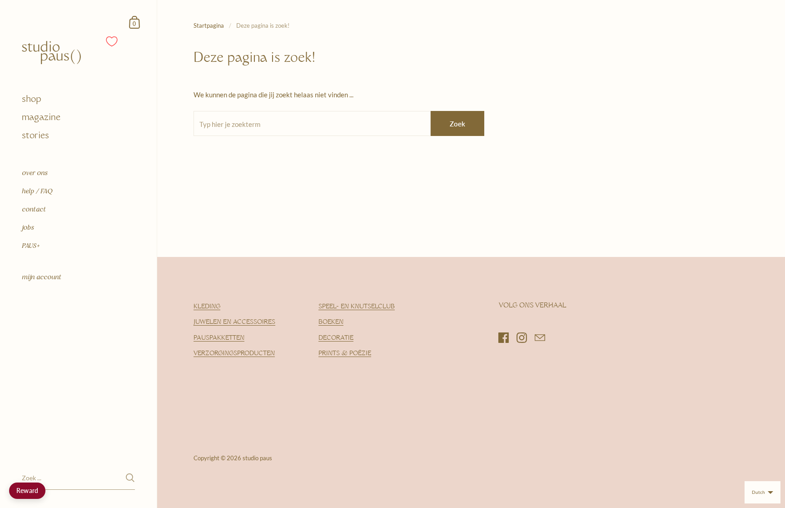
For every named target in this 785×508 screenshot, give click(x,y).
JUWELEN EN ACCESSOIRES (234, 322)
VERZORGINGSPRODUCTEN (234, 354)
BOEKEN (330, 322)
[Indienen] (130, 478)
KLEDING (207, 307)
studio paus (257, 458)
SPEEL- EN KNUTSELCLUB (356, 307)
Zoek (457, 124)
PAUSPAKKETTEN (219, 338)
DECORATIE (335, 338)
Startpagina (209, 25)
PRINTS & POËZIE (344, 354)
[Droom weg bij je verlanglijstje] (112, 41)
